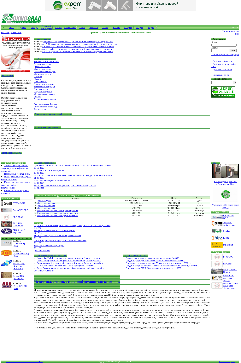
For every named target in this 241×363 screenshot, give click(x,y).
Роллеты (38, 76)
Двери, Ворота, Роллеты (135, 255)
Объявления (70, 27)
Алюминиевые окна (43, 64)
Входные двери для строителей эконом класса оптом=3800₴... (155, 260)
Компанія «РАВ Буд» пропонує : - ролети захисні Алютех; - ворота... (69, 258)
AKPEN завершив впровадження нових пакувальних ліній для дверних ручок (79, 44)
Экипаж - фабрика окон (229, 223)
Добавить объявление (223, 61)
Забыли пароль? (219, 54)
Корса (226, 238)
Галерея (128, 27)
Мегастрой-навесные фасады (228, 278)
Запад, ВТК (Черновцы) (18, 277)
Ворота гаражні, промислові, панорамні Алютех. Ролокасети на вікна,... (71, 263)
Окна (11, 27)
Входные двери (41, 89)
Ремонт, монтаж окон (44, 84)
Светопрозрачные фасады (46, 106)
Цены (82, 27)
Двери (23, 27)
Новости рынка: (42, 39)
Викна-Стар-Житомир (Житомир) (19, 266)
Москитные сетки (42, 74)
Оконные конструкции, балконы (50, 255)
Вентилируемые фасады (45, 104)
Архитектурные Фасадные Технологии (230, 285)
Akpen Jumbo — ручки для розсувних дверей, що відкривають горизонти (77, 49)
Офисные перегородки (45, 71)
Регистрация (233, 54)
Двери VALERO (20, 210)
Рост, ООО (228, 257)
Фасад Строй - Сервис (230, 270)
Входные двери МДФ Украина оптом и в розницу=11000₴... (154, 268)
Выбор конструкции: (45, 59)
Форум (139, 27)
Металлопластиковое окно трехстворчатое (57, 210)
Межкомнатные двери (44, 86)
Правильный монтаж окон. (17, 174)
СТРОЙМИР (19, 203)
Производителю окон (11, 32)
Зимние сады (40, 109)
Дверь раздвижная (46, 203)
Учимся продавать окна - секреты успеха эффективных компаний (15, 168)
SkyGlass (227, 264)
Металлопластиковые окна (46, 61)
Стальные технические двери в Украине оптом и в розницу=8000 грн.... (160, 263)
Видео (151, 27)
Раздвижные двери (43, 91)
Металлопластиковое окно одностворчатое (57, 213)
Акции (58, 27)
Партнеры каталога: (11, 153)
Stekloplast (228, 245)
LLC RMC (18, 217)
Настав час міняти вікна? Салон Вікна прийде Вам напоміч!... (66, 265)
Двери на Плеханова (18, 224)
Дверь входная (44, 200)
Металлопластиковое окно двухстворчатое (57, 215)
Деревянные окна (42, 66)
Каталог (116, 27)
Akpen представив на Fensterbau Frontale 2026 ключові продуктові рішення (77, 51)
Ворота (37, 96)
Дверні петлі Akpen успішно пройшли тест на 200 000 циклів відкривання (77, 41)
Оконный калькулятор (46, 27)
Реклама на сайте (221, 75)
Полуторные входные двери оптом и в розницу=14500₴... (153, 258)
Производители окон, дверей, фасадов (53, 114)
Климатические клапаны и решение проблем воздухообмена (15, 185)
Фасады (34, 27)
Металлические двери (44, 94)
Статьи (105, 27)
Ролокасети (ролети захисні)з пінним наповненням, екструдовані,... (69, 260)
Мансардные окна (42, 69)
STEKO (227, 231)
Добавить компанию (222, 69)
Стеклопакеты (40, 81)
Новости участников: (45, 163)
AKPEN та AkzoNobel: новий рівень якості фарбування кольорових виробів (78, 46)
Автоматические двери (45, 99)
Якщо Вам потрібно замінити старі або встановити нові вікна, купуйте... (71, 268)
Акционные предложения (47, 127)
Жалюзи (38, 79)
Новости (94, 27)
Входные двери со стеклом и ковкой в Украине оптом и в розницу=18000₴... (162, 265)
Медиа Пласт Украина (19, 231)
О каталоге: (7, 75)
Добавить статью (42, 250)
